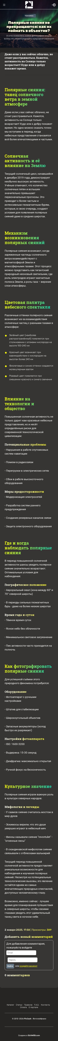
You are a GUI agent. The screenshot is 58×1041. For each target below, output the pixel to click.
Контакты (45, 1005)
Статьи (19, 1005)
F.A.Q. (36, 1005)
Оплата (23, 1007)
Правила (28, 1005)
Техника (29, 16)
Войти (10, 966)
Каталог (10, 1005)
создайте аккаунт (28, 966)
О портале (33, 1007)
